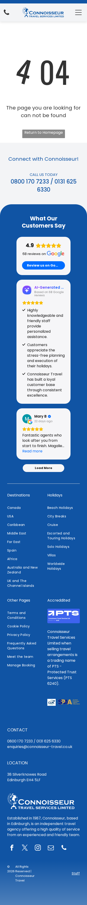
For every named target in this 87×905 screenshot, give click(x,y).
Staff (76, 873)
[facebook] (11, 848)
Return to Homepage (43, 132)
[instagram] (37, 848)
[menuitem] (23, 508)
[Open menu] (78, 12)
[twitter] (24, 848)
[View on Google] (27, 418)
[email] (50, 848)
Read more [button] (32, 451)
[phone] (63, 848)
